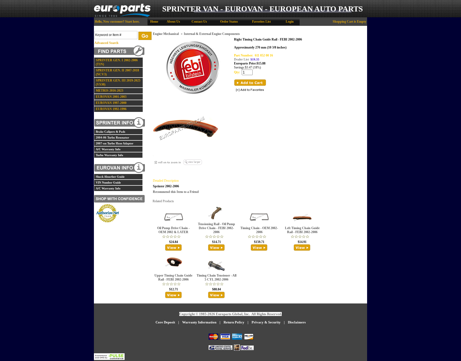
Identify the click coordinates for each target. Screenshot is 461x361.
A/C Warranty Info (108, 149)
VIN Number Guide (108, 182)
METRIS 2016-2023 (109, 90)
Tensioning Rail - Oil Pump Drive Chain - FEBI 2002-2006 (216, 228)
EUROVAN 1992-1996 (111, 109)
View (173, 247)
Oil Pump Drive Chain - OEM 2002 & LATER (173, 230)
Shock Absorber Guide (110, 176)
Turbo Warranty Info (109, 155)
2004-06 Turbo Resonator (112, 137)
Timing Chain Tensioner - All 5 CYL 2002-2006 (216, 277)
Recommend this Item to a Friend (176, 192)
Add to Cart (250, 82)
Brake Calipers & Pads (110, 131)
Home (154, 21)
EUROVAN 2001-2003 (111, 97)
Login (290, 21)
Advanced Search (106, 43)
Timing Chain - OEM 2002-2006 (259, 230)
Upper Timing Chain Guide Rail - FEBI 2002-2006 (173, 277)
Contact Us (199, 21)
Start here (132, 21)
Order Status (229, 21)
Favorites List (261, 21)
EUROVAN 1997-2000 (111, 103)
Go (145, 36)
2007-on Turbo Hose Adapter (114, 143)
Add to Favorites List (250, 90)
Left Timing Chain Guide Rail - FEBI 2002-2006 (302, 230)
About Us (173, 21)
